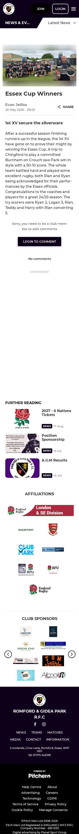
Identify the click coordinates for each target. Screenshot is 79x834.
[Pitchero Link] (39, 777)
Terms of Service (26, 804)
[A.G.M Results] (22, 468)
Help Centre (31, 787)
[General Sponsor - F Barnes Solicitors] (25, 661)
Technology (32, 798)
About (52, 787)
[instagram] (44, 725)
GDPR (52, 798)
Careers (52, 793)
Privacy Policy (55, 804)
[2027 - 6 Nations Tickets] (22, 418)
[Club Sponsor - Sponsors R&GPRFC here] (25, 676)
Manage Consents (53, 810)
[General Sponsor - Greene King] (25, 647)
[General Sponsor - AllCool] (53, 676)
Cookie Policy (22, 810)
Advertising (30, 793)
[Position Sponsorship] (22, 443)
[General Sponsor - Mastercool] (53, 647)
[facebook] (35, 725)
